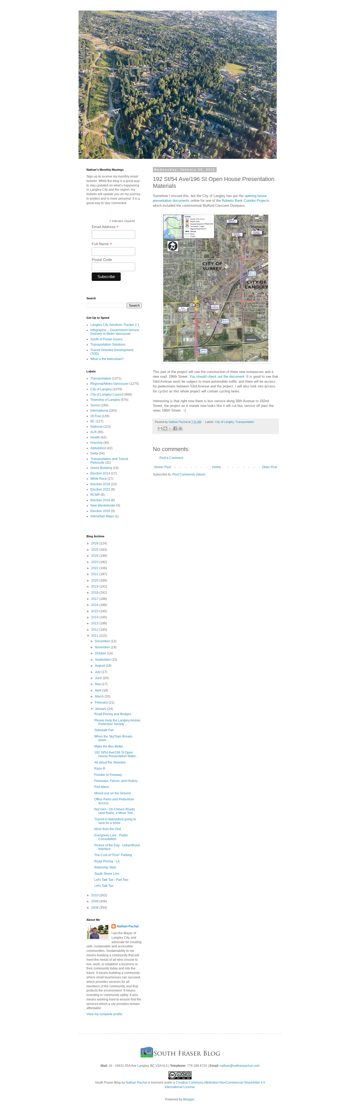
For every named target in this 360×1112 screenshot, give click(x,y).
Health (95, 437)
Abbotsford (98, 448)
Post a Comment (171, 458)
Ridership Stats (105, 867)
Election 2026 (100, 511)
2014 (95, 617)
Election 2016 (100, 500)
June (99, 678)
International (99, 410)
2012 (95, 629)
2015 (95, 611)
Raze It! (99, 768)
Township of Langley (105, 400)
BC (92, 421)
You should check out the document (216, 376)
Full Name (102, 243)
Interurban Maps (102, 516)
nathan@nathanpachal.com (240, 1066)
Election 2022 (100, 489)
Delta (94, 453)
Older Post (269, 467)
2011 (95, 636)
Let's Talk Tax (103, 886)
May (98, 684)
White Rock (98, 479)
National (96, 426)
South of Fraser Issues (106, 339)
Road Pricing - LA (107, 861)
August (100, 666)
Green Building (101, 468)
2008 (95, 907)
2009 (95, 901)
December (103, 641)
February (102, 702)
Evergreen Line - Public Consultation (111, 837)
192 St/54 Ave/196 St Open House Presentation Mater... (116, 754)
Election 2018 (100, 484)
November (103, 647)
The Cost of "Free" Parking (113, 855)
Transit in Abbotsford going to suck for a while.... (115, 821)
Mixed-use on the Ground (112, 793)
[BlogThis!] (165, 428)
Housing (96, 442)
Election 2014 (100, 473)
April (98, 690)
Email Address (105, 226)
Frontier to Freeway (108, 775)
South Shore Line (106, 874)
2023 (95, 562)
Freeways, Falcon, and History (116, 781)
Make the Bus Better (108, 746)
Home (216, 467)
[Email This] (160, 428)
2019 (95, 586)
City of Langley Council (107, 394)
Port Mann (101, 787)
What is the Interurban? (107, 359)
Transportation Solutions (107, 344)
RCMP (95, 495)
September (103, 659)
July (98, 672)
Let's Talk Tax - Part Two (111, 880)
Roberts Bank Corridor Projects (245, 201)
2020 (95, 580)
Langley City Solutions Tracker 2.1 (114, 325)
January (101, 709)
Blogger (188, 1099)
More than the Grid (107, 829)
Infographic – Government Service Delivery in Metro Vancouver (114, 332)
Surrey (95, 405)
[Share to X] (170, 428)
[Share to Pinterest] (180, 428)
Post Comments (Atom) (188, 474)
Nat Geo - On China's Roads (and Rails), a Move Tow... (114, 811)
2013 (95, 623)
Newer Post (162, 467)
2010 (95, 895)
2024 (95, 556)
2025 (95, 550)
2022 (95, 568)
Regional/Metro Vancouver (109, 384)
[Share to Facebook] (175, 428)
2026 (95, 543)
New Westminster (102, 505)
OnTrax (95, 416)
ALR (93, 432)
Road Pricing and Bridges (112, 714)
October (101, 653)
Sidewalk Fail (104, 730)
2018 (95, 592)
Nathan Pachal (128, 926)
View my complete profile (104, 1014)
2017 (95, 599)
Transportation (244, 421)
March (100, 696)
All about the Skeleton (110, 762)
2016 (95, 605)
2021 (95, 574)
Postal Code (102, 259)
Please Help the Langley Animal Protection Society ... (117, 722)
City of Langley (224, 421)
